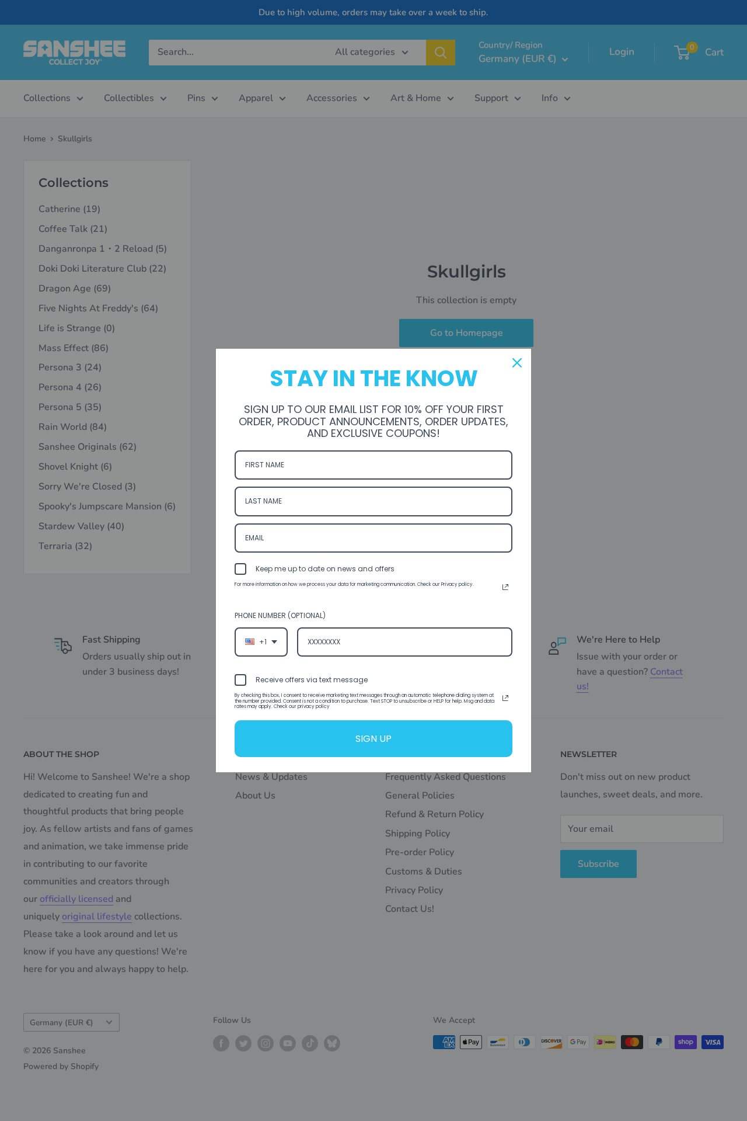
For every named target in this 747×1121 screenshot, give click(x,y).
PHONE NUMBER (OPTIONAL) (280, 615)
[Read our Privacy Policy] (505, 587)
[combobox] (261, 642)
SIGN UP (373, 738)
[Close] (517, 363)
